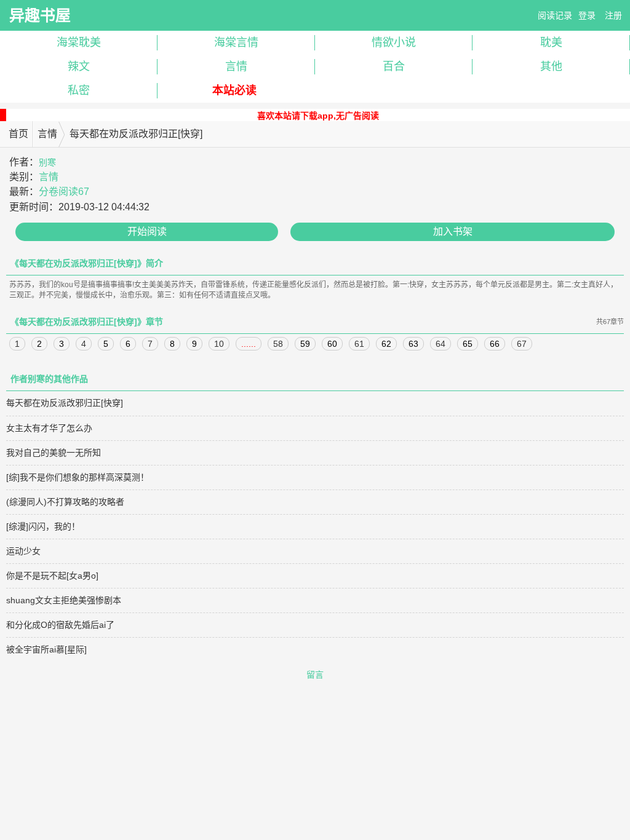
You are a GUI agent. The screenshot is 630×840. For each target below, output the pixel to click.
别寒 (47, 162)
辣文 (79, 66)
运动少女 (23, 551)
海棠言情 (236, 42)
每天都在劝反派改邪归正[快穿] (64, 403)
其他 (551, 66)
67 (522, 344)
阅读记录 (555, 15)
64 (440, 344)
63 (413, 344)
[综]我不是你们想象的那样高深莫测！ (77, 477)
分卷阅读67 (64, 191)
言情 (236, 66)
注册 (613, 15)
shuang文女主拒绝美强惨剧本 (63, 600)
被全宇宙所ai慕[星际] (46, 649)
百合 (394, 66)
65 (467, 344)
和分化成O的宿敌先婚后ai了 (60, 625)
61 (359, 344)
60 (332, 344)
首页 (18, 134)
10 (219, 344)
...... (248, 344)
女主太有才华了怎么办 (49, 428)
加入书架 (452, 231)
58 (278, 344)
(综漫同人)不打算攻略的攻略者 (65, 502)
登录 (587, 15)
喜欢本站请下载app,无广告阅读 (318, 116)
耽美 (551, 42)
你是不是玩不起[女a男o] (52, 575)
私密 (79, 90)
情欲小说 (394, 42)
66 (495, 344)
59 (305, 344)
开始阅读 (147, 231)
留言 (315, 675)
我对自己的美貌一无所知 (53, 453)
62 (386, 344)
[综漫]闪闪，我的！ (43, 526)
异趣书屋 (40, 15)
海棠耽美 (79, 42)
